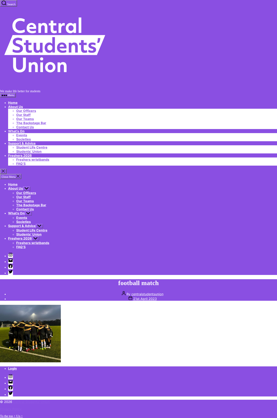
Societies (23, 139)
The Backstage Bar (31, 123)
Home (13, 103)
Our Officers (26, 111)
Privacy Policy (11, 409)
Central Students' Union (31, 402)
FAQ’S (21, 164)
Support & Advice (22, 143)
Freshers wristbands (32, 159)
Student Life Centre (31, 147)
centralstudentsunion (147, 294)
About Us (15, 107)
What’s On (16, 131)
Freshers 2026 (20, 155)
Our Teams (25, 119)
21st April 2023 (145, 299)
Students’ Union (29, 151)
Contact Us (25, 127)
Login (12, 368)
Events (21, 135)
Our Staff (23, 115)
